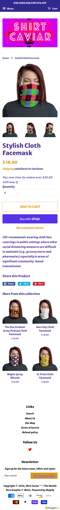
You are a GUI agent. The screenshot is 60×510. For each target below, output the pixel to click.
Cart (55, 8)
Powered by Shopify (43, 490)
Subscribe (44, 476)
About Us (30, 418)
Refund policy (30, 432)
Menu (10, 8)
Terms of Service (30, 427)
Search (30, 413)
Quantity (8, 187)
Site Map (30, 423)
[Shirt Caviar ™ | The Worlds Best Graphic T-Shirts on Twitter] (30, 449)
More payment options (30, 227)
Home (5, 58)
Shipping (8, 168)
